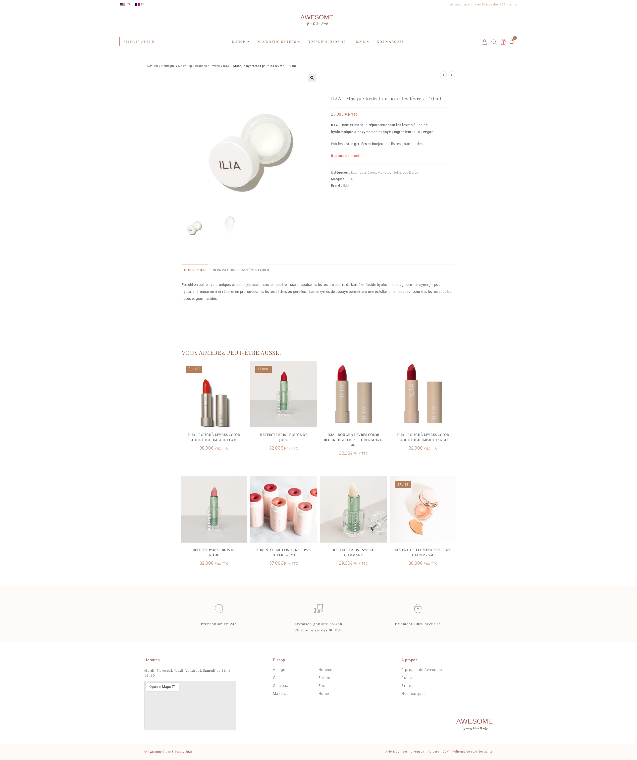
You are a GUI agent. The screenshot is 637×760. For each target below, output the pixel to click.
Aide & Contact (396, 751)
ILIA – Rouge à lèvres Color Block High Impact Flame (214, 437)
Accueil (152, 66)
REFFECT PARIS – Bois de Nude (214, 552)
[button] (312, 78)
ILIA (350, 179)
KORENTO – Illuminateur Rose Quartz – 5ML (423, 552)
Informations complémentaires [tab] (240, 270)
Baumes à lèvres (207, 66)
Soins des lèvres (405, 172)
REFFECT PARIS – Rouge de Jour (283, 437)
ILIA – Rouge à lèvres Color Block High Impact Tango (423, 437)
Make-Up (185, 66)
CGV (446, 751)
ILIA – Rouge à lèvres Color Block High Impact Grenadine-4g (353, 440)
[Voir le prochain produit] (451, 74)
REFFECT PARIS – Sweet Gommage (353, 552)
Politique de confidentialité (472, 751)
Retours (433, 751)
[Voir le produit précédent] (443, 74)
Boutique (168, 66)
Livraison (417, 751)
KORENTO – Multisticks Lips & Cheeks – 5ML (283, 552)
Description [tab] (195, 270)
